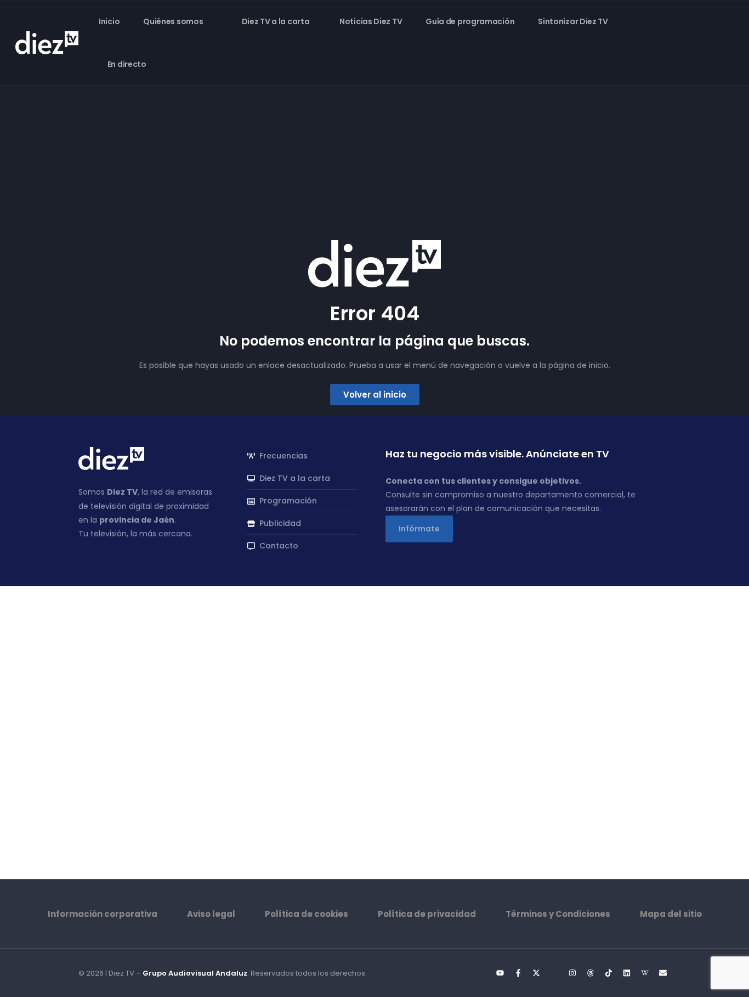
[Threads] (590, 973)
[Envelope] (663, 973)
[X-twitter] (536, 973)
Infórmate (419, 528)
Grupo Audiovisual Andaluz (195, 973)
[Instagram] (572, 973)
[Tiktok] (608, 973)
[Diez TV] (46, 42)
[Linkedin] (626, 973)
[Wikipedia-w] (644, 973)
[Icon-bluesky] (554, 973)
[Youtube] (500, 973)
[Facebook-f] (518, 973)
